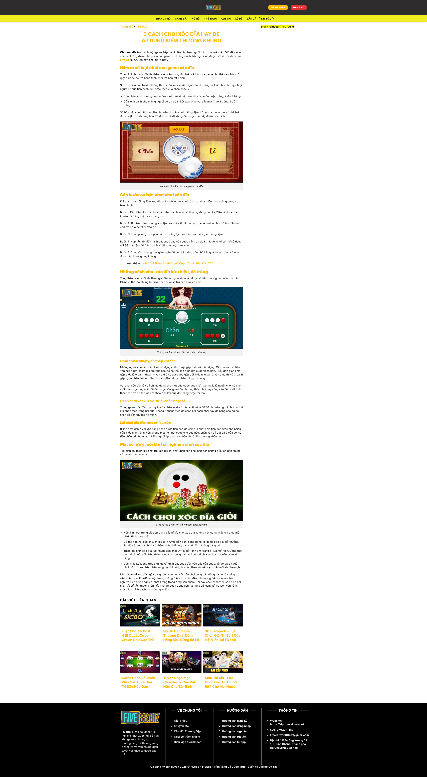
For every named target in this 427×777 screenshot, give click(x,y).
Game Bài (181, 18)
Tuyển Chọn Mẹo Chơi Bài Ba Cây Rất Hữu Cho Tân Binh (179, 682)
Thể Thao (210, 18)
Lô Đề (238, 18)
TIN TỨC (141, 26)
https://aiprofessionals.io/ (287, 724)
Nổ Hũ (196, 18)
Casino (226, 18)
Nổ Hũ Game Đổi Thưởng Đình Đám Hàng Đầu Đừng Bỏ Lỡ (181, 635)
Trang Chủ (163, 18)
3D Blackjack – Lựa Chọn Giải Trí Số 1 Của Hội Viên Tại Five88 (222, 635)
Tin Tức (266, 18)
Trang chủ (126, 26)
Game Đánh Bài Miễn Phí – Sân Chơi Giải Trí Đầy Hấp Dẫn (138, 682)
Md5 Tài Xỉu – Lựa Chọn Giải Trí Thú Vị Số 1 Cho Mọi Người (221, 682)
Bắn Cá (252, 18)
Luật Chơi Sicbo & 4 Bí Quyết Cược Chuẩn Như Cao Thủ (177, 263)
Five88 (124, 59)
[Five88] (214, 7)
